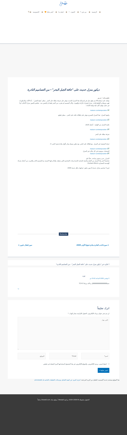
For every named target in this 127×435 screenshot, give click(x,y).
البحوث (73, 12)
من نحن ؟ (83, 12)
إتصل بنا (60, 12)
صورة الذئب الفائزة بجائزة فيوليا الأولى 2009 (92, 245)
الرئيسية (94, 12)
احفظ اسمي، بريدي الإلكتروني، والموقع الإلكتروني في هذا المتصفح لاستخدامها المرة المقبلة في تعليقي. (75, 364)
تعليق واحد (106, 98)
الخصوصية (36, 12)
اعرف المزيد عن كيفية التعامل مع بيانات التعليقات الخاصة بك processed (58, 380)
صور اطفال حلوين (25, 245)
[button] (29, 12)
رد (18, 288)
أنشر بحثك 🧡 (49, 12)
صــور (99, 98)
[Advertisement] (63, 63)
